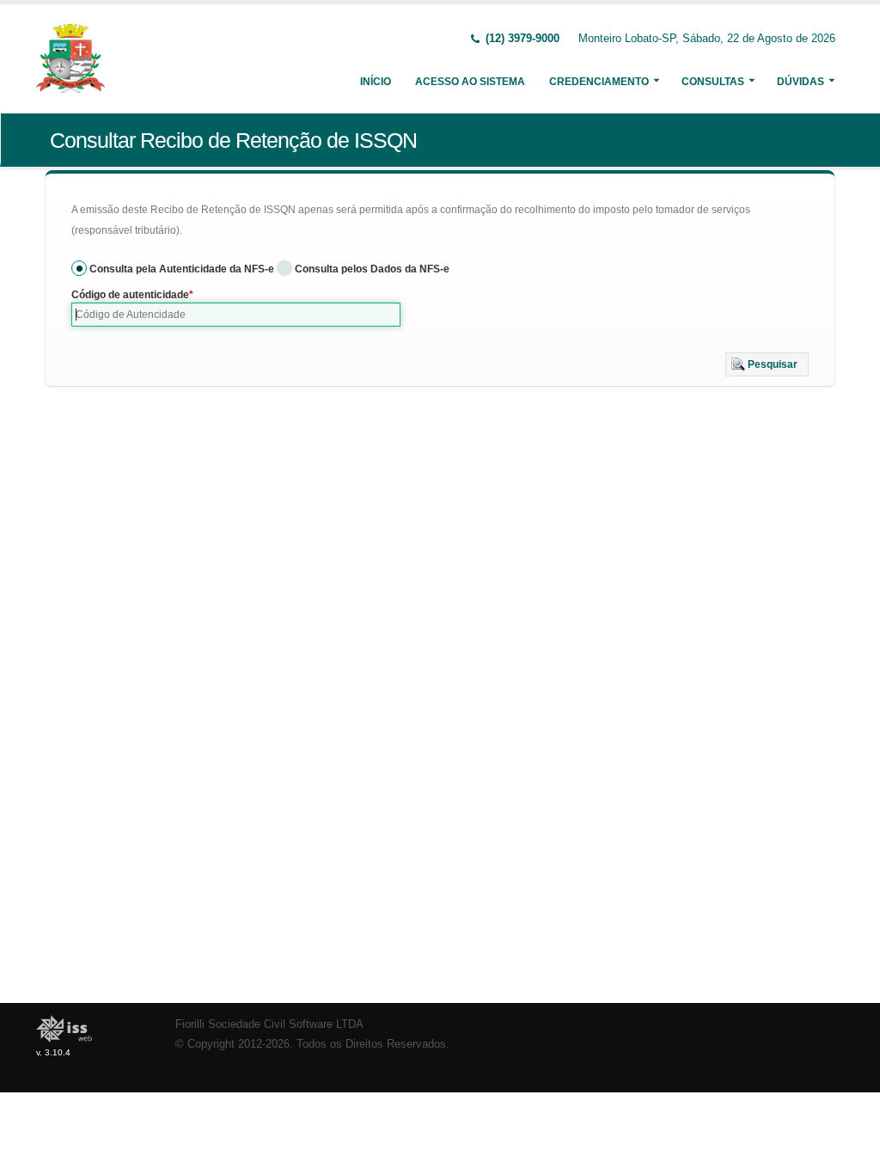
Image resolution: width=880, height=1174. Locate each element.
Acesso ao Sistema (470, 82)
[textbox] (235, 315)
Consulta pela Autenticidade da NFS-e (181, 269)
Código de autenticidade (130, 295)
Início (375, 82)
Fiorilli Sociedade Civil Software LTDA (269, 1024)
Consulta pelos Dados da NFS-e (372, 269)
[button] (767, 364)
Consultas (712, 82)
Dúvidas (800, 82)
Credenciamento (599, 82)
